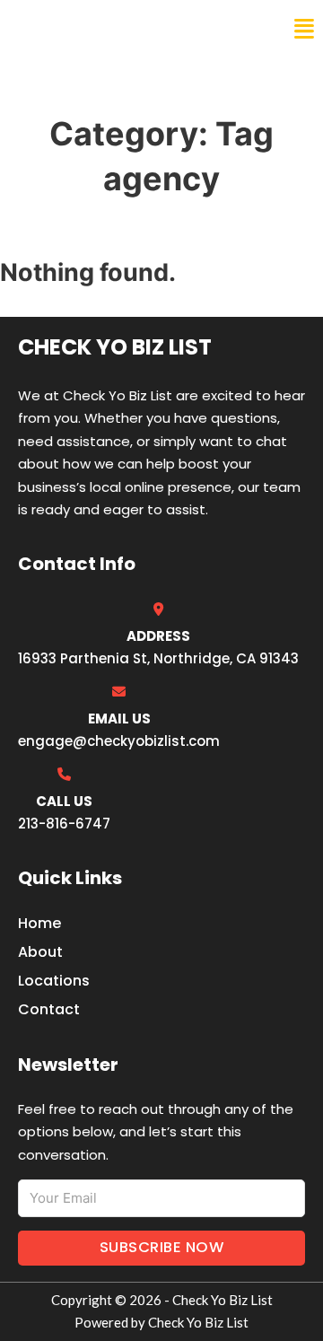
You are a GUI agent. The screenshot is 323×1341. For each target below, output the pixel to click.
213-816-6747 (64, 823)
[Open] (304, 29)
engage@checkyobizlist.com (119, 741)
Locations (54, 980)
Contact (49, 1009)
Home (39, 923)
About (40, 952)
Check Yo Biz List (91, 28)
